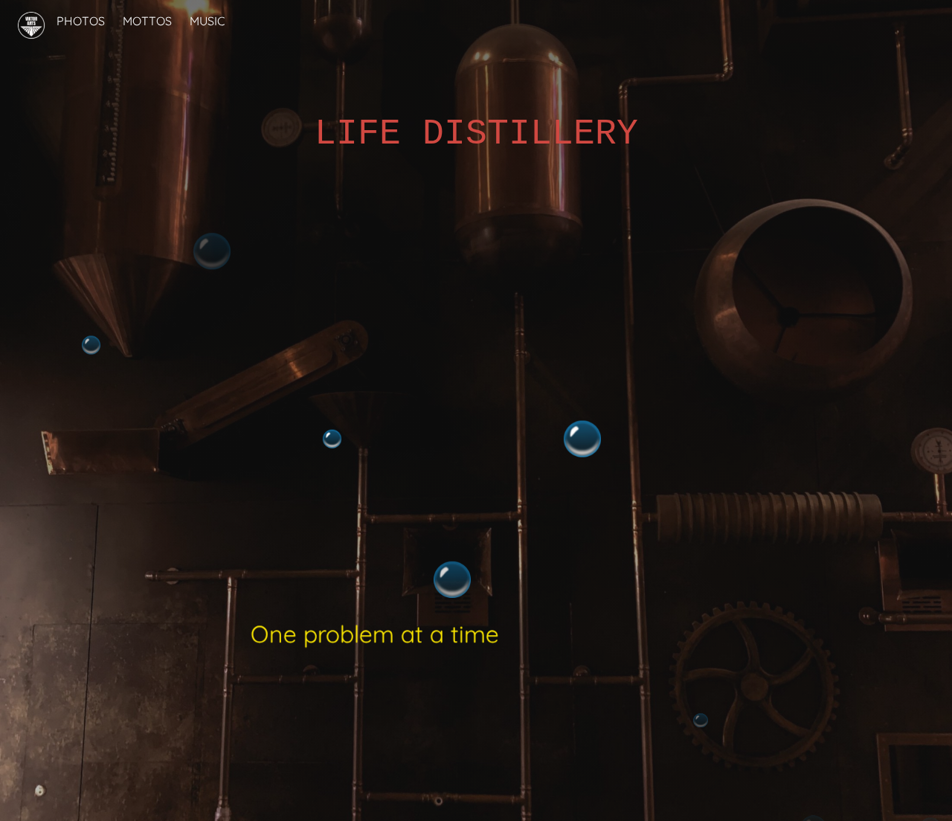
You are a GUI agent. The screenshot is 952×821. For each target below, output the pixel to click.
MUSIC (207, 20)
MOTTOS (147, 20)
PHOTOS (81, 20)
